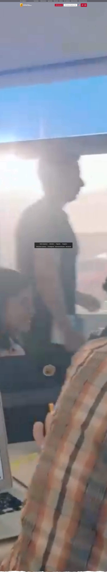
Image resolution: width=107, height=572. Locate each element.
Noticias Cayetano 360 (71, 5)
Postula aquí (59, 5)
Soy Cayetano (23, 0)
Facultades (36, 1)
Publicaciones (43, 1)
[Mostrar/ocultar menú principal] (85, 5)
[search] (82, 5)
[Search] (82, 5)
